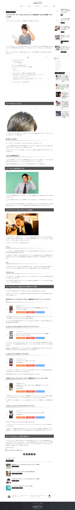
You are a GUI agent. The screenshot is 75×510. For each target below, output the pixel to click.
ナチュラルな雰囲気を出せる (18, 62)
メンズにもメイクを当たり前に (37, 505)
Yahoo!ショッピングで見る (40, 312)
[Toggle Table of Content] (46, 57)
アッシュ (15, 68)
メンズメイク (21, 6)
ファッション (46, 6)
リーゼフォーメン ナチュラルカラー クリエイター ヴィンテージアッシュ (25, 75)
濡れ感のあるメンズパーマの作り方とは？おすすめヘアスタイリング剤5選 (25, 464)
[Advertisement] (29, 93)
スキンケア (29, 6)
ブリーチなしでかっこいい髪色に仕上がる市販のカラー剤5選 (24, 73)
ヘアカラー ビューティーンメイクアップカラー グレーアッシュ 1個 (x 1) (30, 412)
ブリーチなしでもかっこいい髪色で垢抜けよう (21, 82)
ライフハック (37, 6)
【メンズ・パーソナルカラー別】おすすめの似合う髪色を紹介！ (23, 471)
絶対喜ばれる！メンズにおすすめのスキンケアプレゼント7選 (65, 37)
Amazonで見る (21, 312)
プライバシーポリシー (36, 503)
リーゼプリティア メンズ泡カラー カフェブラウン (26, 360)
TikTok (54, 6)
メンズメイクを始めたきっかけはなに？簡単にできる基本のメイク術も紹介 (65, 28)
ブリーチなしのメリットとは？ (18, 60)
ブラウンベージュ (17, 70)
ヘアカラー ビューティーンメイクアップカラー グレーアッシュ (23, 79)
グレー (15, 69)
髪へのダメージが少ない (17, 61)
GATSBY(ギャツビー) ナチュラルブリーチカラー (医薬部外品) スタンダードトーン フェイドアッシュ (29, 74)
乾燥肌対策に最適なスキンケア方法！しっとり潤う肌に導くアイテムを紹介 (65, 11)
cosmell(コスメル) (37, 3)
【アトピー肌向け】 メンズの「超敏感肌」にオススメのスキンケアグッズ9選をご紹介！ (65, 78)
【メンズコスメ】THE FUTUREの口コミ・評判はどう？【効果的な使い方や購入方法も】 (65, 95)
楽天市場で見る (30, 312)
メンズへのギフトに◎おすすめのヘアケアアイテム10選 (22, 486)
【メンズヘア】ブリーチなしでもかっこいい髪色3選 (22, 66)
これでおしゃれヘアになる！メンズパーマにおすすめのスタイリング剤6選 (25, 478)
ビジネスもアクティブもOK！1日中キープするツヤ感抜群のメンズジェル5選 (65, 48)
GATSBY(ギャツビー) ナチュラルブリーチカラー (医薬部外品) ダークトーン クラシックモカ (28, 78)
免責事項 (41, 503)
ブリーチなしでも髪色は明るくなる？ (20, 65)
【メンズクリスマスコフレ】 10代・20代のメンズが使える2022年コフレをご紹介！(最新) (65, 114)
